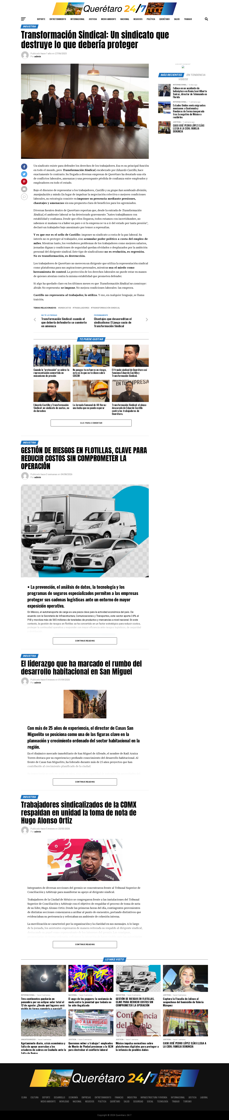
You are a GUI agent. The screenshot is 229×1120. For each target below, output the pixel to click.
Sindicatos (65, 308)
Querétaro (164, 19)
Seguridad (138, 1101)
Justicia (93, 19)
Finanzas (119, 1097)
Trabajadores (81, 308)
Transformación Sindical (106, 308)
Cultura (34, 1097)
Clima (24, 1097)
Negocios (138, 19)
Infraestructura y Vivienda (154, 1097)
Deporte (41, 19)
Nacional (124, 19)
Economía (73, 1097)
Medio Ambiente (108, 19)
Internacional (77, 19)
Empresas (86, 1097)
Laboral (204, 1097)
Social (150, 1101)
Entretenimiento (58, 19)
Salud (177, 19)
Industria (132, 1097)
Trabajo (188, 19)
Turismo (187, 1101)
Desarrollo (59, 1097)
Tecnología (162, 1101)
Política (151, 19)
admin (37, 56)
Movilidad (64, 1101)
